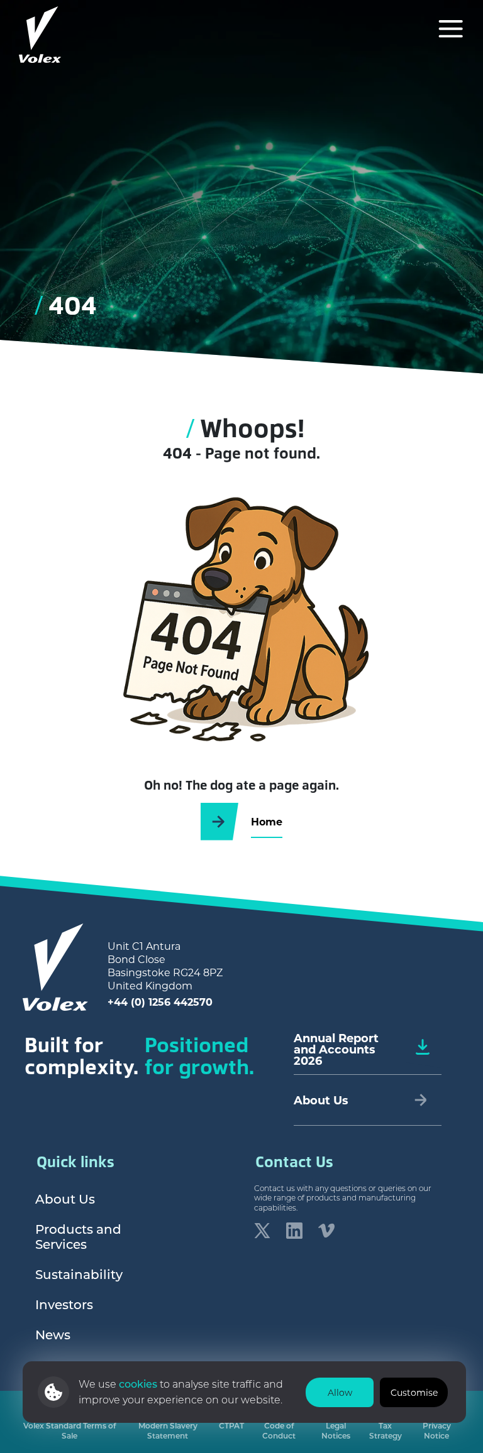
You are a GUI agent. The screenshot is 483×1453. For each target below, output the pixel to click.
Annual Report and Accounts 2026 (336, 1049)
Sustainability (79, 1274)
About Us (65, 1198)
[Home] (40, 34)
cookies (139, 1383)
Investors (64, 1304)
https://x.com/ (262, 1230)
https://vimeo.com (326, 1230)
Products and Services (78, 1236)
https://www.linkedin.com (294, 1230)
